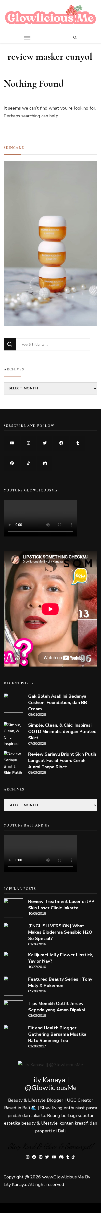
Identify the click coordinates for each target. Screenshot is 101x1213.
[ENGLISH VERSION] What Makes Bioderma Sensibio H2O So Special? (60, 932)
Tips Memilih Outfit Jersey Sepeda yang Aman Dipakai (56, 1007)
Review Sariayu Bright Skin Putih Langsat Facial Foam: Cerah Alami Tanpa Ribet (62, 760)
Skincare (14, 147)
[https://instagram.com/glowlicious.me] (28, 443)
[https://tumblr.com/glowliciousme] (77, 443)
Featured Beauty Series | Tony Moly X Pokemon (60, 982)
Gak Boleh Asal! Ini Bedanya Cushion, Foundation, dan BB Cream (57, 702)
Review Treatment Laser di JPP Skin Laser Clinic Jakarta (61, 905)
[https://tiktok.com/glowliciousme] (28, 463)
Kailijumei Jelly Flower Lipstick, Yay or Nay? (60, 958)
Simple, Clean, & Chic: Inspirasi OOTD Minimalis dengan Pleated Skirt (62, 731)
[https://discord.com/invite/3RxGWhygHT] (44, 463)
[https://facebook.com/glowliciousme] (61, 443)
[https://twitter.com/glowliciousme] (44, 443)
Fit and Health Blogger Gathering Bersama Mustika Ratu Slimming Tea (57, 1034)
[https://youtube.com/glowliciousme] (12, 443)
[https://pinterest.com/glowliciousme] (12, 463)
